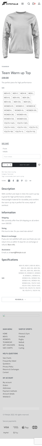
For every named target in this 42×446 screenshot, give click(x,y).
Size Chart (5, 143)
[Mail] (26, 181)
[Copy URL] (30, 181)
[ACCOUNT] (39, 3)
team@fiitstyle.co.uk (18, 252)
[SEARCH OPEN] (29, 3)
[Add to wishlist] (39, 165)
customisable (9, 176)
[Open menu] (22, 4)
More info (11, 245)
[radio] (7, 93)
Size (3, 88)
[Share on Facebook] (13, 181)
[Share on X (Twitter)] (9, 181)
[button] (21, 299)
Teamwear (5, 66)
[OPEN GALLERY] (21, 34)
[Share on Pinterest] (22, 181)
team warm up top (18, 176)
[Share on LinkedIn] (18, 181)
